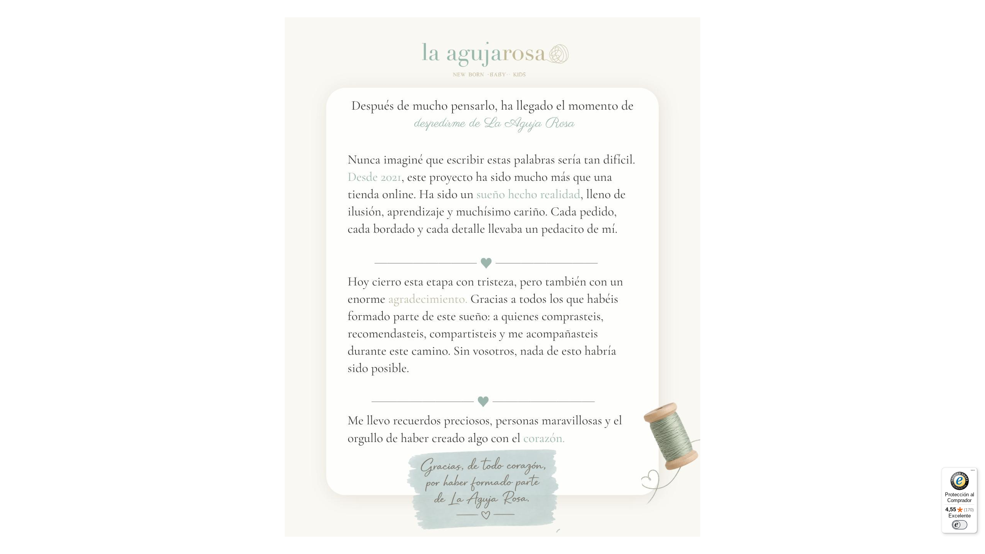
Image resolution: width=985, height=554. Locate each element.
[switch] (959, 524)
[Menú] (972, 472)
